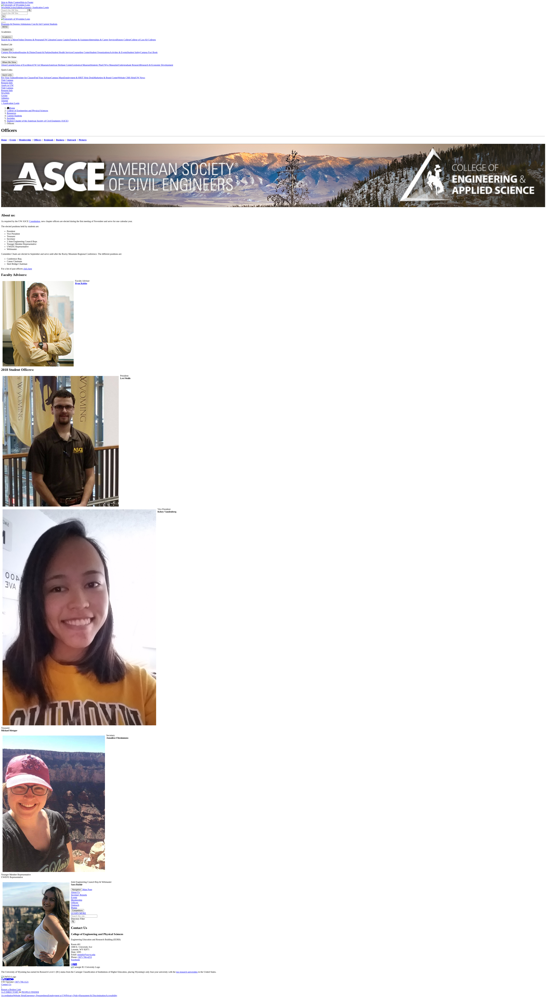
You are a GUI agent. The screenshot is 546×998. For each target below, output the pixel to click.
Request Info (7, 83)
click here (27, 269)
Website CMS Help (126, 77)
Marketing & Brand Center (106, 77)
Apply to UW (7, 85)
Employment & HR (72, 77)
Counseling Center (81, 52)
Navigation (76, 890)
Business (60, 140)
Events (13, 140)
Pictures (83, 140)
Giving (13, 7)
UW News (140, 77)
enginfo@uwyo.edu (86, 954)
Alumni (27, 7)
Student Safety (133, 52)
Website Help (19, 995)
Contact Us (6, 984)
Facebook (75, 960)
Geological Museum (81, 65)
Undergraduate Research (129, 65)
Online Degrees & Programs (30, 40)
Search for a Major (9, 40)
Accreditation (7, 995)
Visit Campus (7, 80)
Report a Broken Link (11, 989)
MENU (5, 27)
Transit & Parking (43, 52)
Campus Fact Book (149, 52)
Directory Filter (78, 919)
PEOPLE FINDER (30, 992)
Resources (11, 113)
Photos (74, 907)
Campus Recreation (10, 52)
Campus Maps (57, 77)
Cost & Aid (36, 24)
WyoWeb (5, 7)
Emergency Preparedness (36, 995)
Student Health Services (62, 52)
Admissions (25, 24)
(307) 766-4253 (85, 957)
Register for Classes (25, 77)
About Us (75, 892)
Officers (37, 140)
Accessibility (111, 995)
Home (12, 108)
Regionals (48, 140)
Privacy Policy (72, 995)
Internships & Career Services (103, 40)
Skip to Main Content (10, 2)
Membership (25, 140)
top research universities (187, 972)
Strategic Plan (96, 65)
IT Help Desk (87, 77)
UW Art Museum (40, 65)
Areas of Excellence (24, 65)
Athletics (20, 7)
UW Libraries (49, 40)
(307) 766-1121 (22, 982)
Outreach (71, 140)
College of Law (138, 40)
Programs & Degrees (10, 24)
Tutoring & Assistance (80, 40)
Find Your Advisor (42, 77)
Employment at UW (57, 995)
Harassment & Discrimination (92, 995)
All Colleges (150, 40)
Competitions (77, 910)
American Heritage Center (60, 65)
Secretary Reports (79, 895)
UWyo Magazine (110, 65)
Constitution (34, 221)
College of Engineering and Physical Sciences (27, 110)
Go (3, 16)
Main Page (87, 889)
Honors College (123, 40)
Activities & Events (118, 52)
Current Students (49, 24)
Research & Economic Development (156, 65)
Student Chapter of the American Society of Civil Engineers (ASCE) (37, 121)
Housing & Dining (27, 52)
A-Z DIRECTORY (10, 992)
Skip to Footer (26, 2)
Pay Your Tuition (8, 77)
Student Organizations (100, 52)
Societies (11, 118)
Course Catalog (63, 40)
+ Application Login (40, 7)
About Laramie (8, 65)
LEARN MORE (78, 913)
